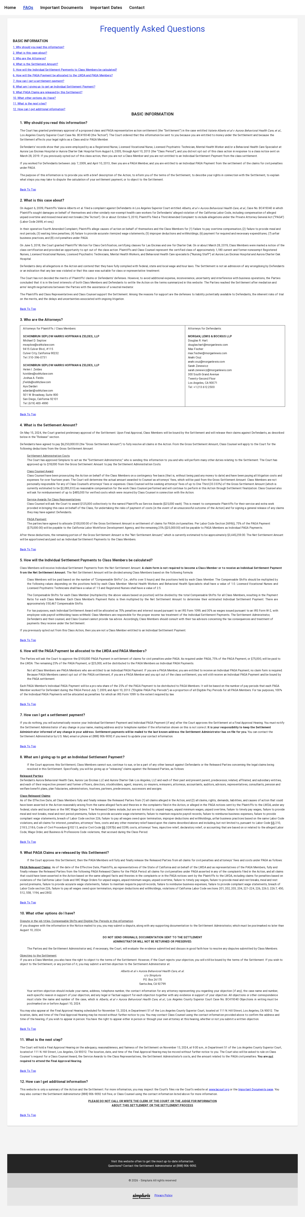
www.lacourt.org (219, 1089)
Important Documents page (255, 1089)
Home (10, 7)
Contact (137, 7)
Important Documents (61, 7)
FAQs (28, 7)
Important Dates (106, 7)
